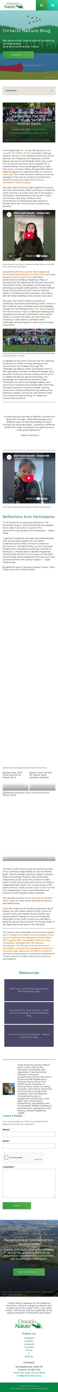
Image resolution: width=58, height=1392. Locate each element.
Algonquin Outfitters (30, 951)
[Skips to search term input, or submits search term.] (41, 5)
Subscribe (16, 55)
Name (7, 1129)
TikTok (29, 1350)
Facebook (29, 1344)
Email (6, 1141)
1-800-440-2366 (21, 1373)
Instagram (29, 1338)
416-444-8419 (38, 1373)
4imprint (46, 951)
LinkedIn (29, 1341)
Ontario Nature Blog (26, 30)
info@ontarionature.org (29, 1376)
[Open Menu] (52, 5)
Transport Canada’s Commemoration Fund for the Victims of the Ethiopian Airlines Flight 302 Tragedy (28, 937)
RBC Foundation (25, 940)
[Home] (14, 5)
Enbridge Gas (23, 943)
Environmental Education (24, 133)
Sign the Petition (27, 1272)
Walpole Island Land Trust (17, 277)
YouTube (29, 1347)
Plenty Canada (24, 272)
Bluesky (29, 1356)
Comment (9, 1167)
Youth (45, 133)
